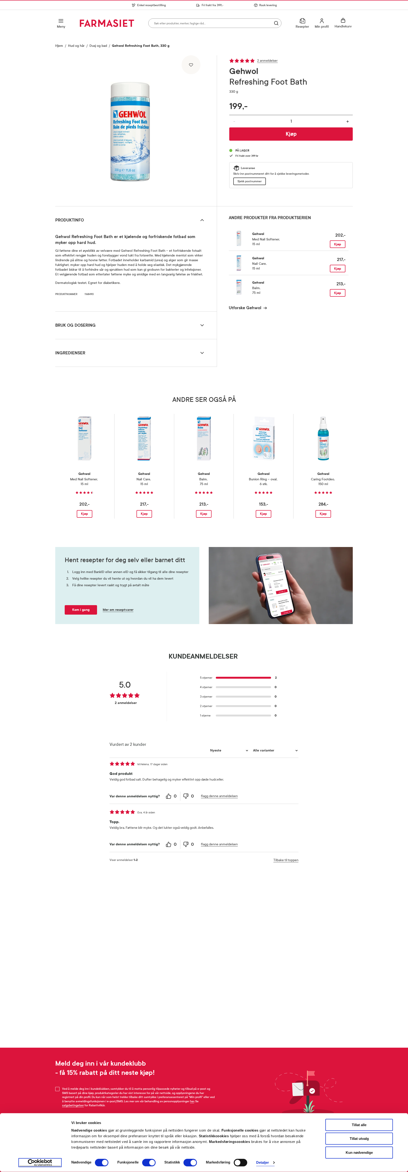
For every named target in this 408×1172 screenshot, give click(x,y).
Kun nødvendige (359, 1152)
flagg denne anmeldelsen (219, 796)
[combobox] (214, 23)
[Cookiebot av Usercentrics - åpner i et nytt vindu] (40, 1162)
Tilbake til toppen (285, 860)
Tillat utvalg (359, 1139)
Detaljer (262, 1163)
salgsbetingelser (73, 1105)
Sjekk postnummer (250, 181)
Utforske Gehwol (245, 308)
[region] (135, 129)
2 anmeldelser (267, 61)
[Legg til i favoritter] (191, 64)
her (192, 1101)
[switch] (149, 1162)
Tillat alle (359, 1125)
